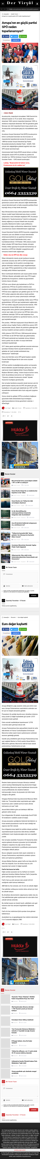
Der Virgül (7, 408)
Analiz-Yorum (14, 14)
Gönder (24, 36)
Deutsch (23, 495)
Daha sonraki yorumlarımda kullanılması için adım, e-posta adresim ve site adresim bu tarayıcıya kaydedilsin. (19, 591)
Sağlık (22, 505)
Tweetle (15, 36)
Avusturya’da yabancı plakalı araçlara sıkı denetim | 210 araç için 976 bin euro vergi (24, 9)
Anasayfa (6, 14)
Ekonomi (13, 617)
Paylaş (7, 36)
